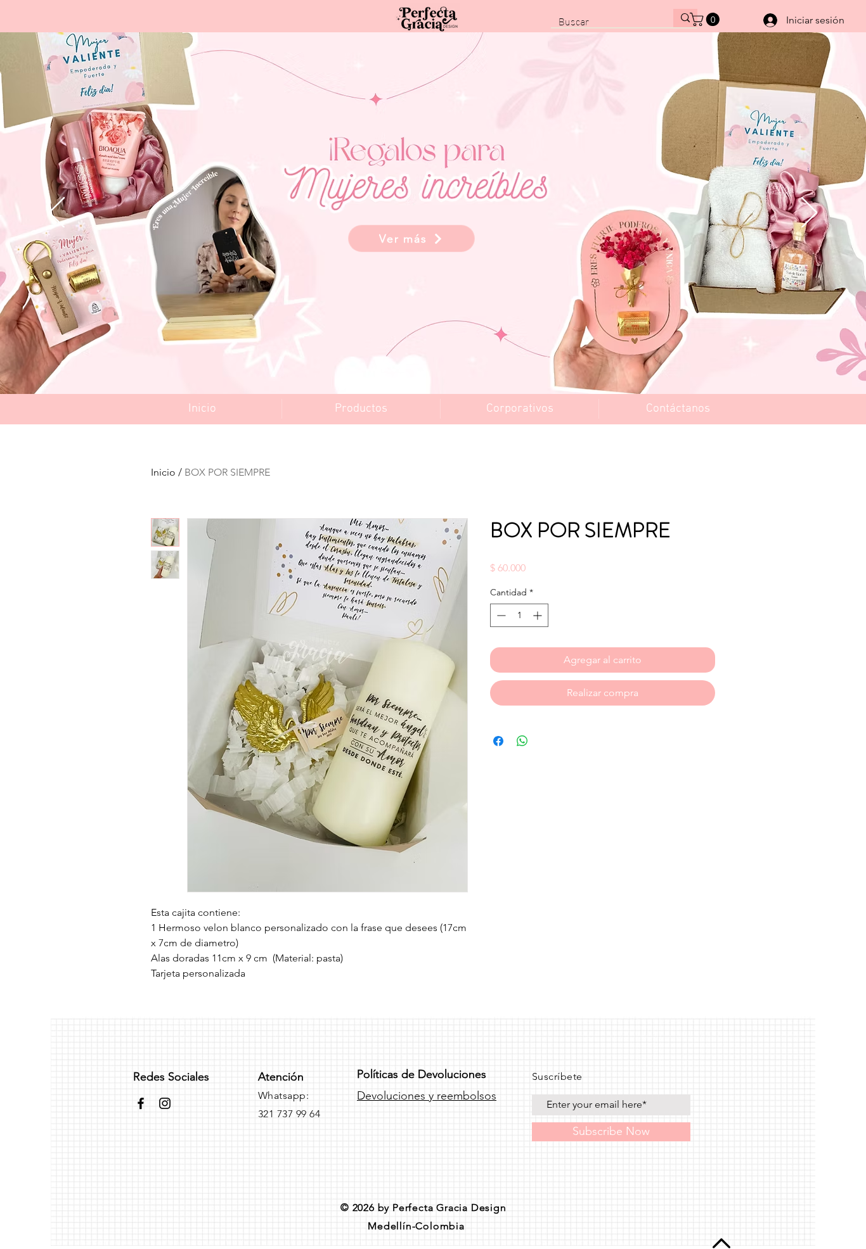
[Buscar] (685, 18)
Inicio (163, 472)
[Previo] (57, 213)
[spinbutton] (519, 615)
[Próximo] (809, 213)
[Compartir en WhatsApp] (522, 741)
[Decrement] (500, 615)
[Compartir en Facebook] (498, 741)
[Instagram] (164, 1103)
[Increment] (538, 615)
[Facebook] (140, 1103)
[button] (706, 19)
